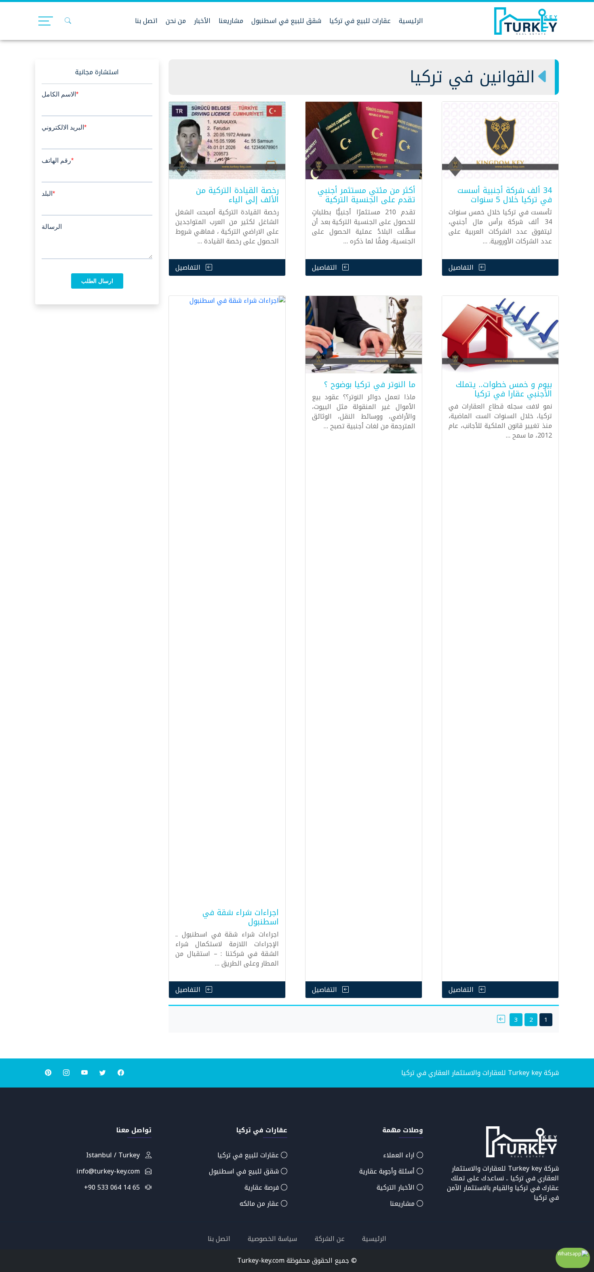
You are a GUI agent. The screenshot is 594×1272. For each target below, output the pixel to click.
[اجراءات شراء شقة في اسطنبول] (227, 598)
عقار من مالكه (260, 1203)
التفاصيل (462, 267)
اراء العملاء (400, 1155)
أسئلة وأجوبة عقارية (388, 1171)
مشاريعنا (231, 21)
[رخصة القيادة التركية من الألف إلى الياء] (227, 140)
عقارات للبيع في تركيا (360, 21)
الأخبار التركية (397, 1187)
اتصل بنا (146, 21)
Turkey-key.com (260, 1260)
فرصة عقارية (262, 1187)
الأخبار (202, 21)
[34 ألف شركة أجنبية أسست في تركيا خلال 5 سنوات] (500, 140)
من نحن (176, 21)
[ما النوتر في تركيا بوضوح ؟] (363, 334)
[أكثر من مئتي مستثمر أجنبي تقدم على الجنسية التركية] (363, 140)
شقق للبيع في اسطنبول (286, 21)
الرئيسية (411, 21)
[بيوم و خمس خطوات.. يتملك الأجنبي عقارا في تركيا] (500, 334)
